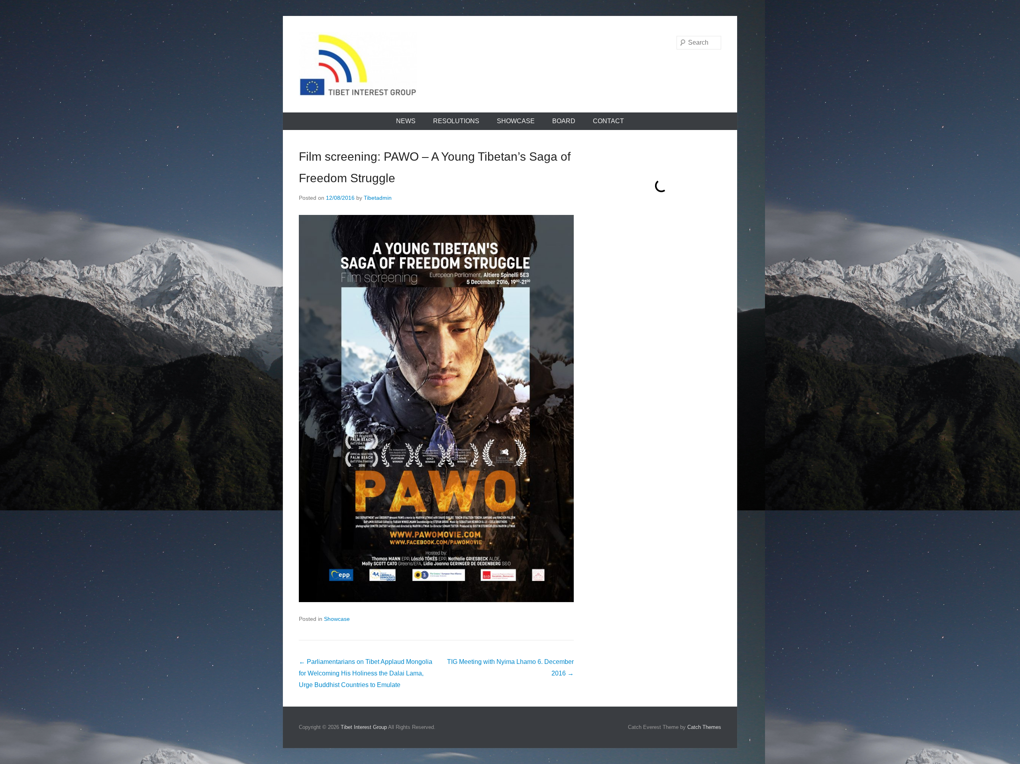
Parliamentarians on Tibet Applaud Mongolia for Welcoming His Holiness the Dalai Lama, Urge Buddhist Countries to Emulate (365, 673)
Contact (608, 121)
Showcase (516, 121)
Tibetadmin (378, 198)
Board (563, 121)
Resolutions (456, 121)
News (406, 121)
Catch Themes (704, 727)
